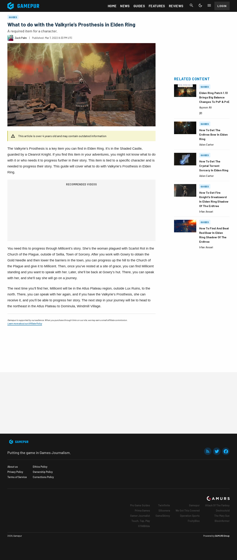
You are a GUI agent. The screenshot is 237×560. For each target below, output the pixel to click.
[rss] (207, 451)
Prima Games (142, 510)
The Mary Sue (222, 515)
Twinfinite (164, 505)
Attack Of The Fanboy (217, 505)
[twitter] (217, 451)
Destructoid (223, 510)
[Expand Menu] (209, 5)
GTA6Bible (144, 526)
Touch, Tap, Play (140, 520)
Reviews (176, 6)
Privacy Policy (15, 471)
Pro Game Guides (140, 505)
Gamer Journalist (140, 515)
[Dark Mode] (200, 5)
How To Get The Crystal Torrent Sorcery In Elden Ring (213, 165)
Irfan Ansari (206, 211)
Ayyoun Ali (205, 107)
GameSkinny (163, 515)
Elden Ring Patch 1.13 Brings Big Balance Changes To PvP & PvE (214, 97)
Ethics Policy (40, 466)
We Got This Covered (188, 510)
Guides (139, 6)
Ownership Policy (43, 471)
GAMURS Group (222, 535)
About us (12, 466)
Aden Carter (206, 144)
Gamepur (194, 505)
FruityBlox (194, 520)
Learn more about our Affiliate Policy (24, 323)
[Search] (191, 5)
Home (112, 6)
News (125, 6)
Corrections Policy (43, 477)
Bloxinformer (222, 520)
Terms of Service (17, 477)
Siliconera (164, 510)
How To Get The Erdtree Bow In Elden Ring (213, 134)
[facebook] (226, 451)
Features (157, 6)
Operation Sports (190, 515)
